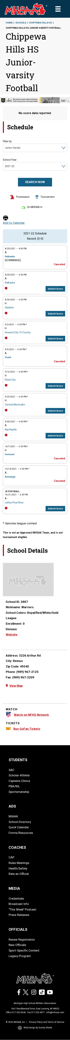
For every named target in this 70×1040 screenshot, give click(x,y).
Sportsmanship (19, 792)
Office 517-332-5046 (16, 1012)
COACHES (17, 847)
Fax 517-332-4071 (36, 1012)
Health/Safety (18, 868)
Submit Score (55, 288)
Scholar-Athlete (19, 775)
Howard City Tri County (18, 332)
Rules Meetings (19, 863)
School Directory (20, 822)
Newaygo (10, 476)
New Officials (17, 945)
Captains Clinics (19, 781)
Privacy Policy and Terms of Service (46, 1022)
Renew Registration (22, 939)
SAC (11, 770)
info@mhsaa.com (55, 1012)
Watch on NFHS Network (31, 715)
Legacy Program (20, 956)
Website (11, 634)
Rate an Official (19, 874)
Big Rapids (11, 429)
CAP (11, 857)
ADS (12, 806)
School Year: (10, 159)
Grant (8, 357)
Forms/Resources (21, 833)
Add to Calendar (14, 223)
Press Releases (19, 915)
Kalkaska (10, 256)
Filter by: (7, 141)
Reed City (10, 379)
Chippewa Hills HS (40, 22)
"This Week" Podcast (22, 909)
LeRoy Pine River (14, 502)
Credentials (16, 898)
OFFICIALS (18, 929)
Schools (20, 22)
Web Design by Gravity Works (38, 1027)
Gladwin (9, 307)
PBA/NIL (14, 786)
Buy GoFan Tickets (26, 729)
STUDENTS (18, 760)
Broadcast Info (19, 904)
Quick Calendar (19, 827)
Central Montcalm (15, 404)
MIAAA (13, 816)
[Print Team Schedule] (5, 218)
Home (9, 22)
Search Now (35, 182)
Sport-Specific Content (24, 950)
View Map (16, 686)
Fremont (10, 454)
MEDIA (14, 888)
